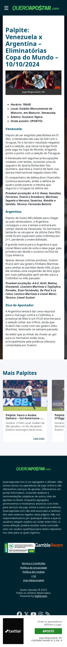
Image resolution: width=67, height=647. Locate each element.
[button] (6, 8)
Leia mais (38, 438)
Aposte (48, 631)
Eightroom (41, 596)
